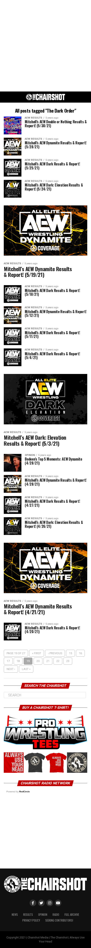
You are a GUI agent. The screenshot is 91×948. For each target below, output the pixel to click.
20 (38, 661)
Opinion (42, 914)
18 (18, 661)
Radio (56, 914)
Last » (26, 669)
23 (67, 661)
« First (36, 653)
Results (28, 914)
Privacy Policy (31, 920)
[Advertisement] (45, 45)
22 (57, 661)
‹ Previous (55, 653)
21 (47, 661)
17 (8, 661)
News (15, 914)
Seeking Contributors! (59, 920)
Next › (11, 669)
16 (80, 653)
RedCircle (24, 791)
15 (70, 653)
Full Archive (71, 914)
